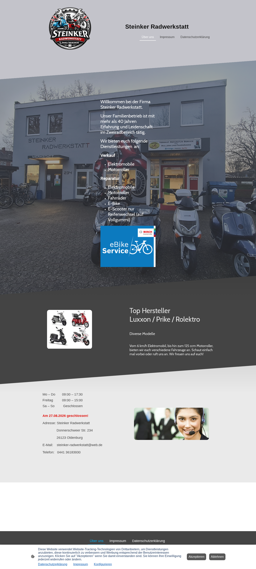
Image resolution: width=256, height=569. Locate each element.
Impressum (80, 564)
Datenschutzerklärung (52, 564)
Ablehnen (217, 556)
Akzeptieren (196, 556)
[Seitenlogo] (70, 30)
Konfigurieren (103, 564)
